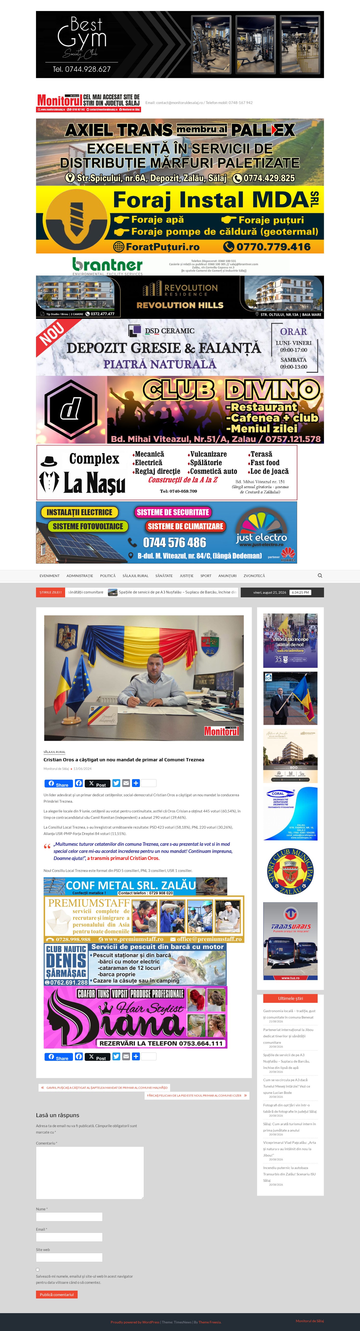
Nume (42, 1209)
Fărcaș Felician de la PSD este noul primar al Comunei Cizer (194, 1095)
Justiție (186, 576)
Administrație (80, 576)
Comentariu (46, 1143)
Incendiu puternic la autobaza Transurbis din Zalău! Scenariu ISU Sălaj (289, 1174)
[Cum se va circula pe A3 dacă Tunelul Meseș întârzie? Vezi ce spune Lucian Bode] (182, 592)
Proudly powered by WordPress (135, 1322)
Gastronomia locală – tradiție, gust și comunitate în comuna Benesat (289, 1014)
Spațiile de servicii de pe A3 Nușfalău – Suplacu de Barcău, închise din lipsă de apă (103, 592)
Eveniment (50, 576)
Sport (206, 576)
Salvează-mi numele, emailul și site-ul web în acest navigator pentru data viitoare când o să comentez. (84, 1279)
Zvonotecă (254, 576)
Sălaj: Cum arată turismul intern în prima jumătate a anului (289, 1127)
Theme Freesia (210, 1322)
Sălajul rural (135, 576)
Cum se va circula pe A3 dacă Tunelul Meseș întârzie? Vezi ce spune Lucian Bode (286, 1086)
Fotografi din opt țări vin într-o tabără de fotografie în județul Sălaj (290, 1108)
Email (41, 1229)
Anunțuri (227, 576)
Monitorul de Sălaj (56, 769)
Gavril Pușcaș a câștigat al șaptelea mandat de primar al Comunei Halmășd (107, 1087)
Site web (43, 1249)
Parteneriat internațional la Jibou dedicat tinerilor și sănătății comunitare (288, 1036)
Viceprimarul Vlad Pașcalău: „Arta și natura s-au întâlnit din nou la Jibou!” (289, 1148)
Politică (108, 576)
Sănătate (164, 576)
